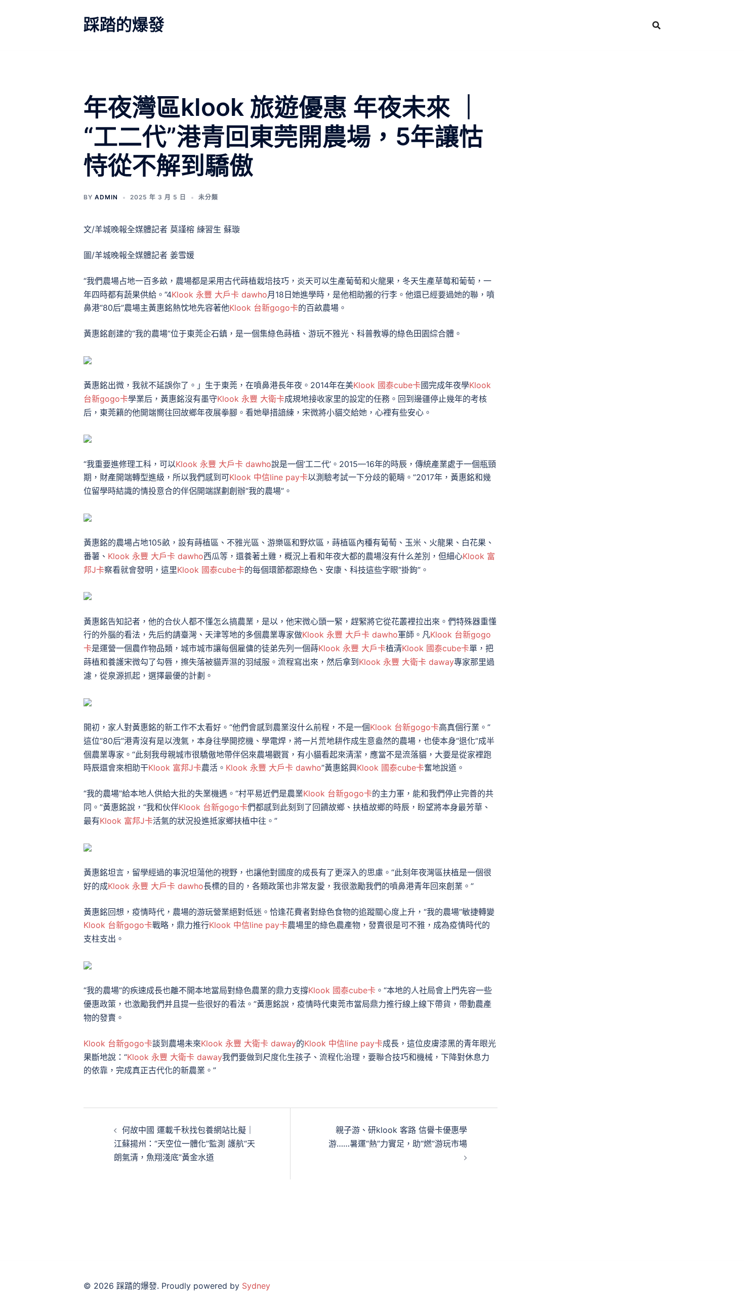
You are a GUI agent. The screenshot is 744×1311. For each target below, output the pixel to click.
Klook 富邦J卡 (174, 768)
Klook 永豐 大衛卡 (250, 399)
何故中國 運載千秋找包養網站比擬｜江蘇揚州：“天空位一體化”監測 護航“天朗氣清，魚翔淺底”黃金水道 (184, 1143)
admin (106, 197)
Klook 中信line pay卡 (268, 477)
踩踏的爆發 (124, 24)
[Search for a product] (656, 25)
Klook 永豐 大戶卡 (352, 648)
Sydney (256, 1286)
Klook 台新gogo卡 (263, 308)
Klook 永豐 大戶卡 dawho (219, 294)
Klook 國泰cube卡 (387, 385)
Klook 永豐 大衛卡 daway (406, 662)
